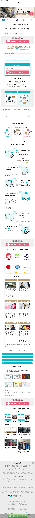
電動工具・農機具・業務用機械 (23, 474)
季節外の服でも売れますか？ (7, 356)
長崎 (23, 487)
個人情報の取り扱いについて (20, 491)
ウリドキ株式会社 (14, 512)
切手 (18, 473)
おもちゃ (23, 472)
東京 (29, 479)
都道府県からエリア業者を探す (17, 476)
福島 (14, 479)
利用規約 (10, 491)
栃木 (22, 479)
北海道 (3, 479)
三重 (9, 484)
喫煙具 (23, 469)
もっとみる (17, 456)
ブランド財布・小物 (12, 469)
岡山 (5, 487)
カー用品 (28, 473)
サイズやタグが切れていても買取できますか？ (10, 359)
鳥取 (1, 487)
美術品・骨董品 (4, 473)
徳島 (10, 487)
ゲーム (22, 501)
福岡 (19, 487)
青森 (5, 479)
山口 (9, 487)
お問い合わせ (14, 492)
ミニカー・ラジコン (12, 472)
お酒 (20, 469)
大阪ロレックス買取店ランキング (23, 505)
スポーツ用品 (16, 474)
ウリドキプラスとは (14, 498)
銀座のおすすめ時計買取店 (11, 505)
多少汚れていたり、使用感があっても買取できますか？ (11, 354)
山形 (13, 479)
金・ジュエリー (17, 469)
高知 (16, 487)
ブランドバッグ (4, 469)
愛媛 (14, 487)
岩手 (7, 479)
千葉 (27, 479)
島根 (3, 487)
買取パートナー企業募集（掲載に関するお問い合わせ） (23, 492)
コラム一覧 (17, 500)
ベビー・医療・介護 (29, 474)
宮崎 (28, 487)
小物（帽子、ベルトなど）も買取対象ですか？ (10, 362)
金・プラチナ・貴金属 (18, 501)
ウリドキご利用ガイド (5, 491)
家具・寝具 (9, 473)
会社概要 (32, 492)
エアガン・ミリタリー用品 (6, 472)
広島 (7, 487)
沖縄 (32, 487)
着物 (31, 472)
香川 (12, 487)
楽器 (7, 473)
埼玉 (25, 479)
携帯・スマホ (26, 469)
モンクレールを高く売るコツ (23, 508)
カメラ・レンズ (30, 469)
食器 (12, 473)
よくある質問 (10, 492)
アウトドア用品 (12, 474)
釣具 (9, 474)
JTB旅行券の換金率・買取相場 (11, 509)
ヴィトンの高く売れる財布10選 (23, 504)
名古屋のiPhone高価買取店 (23, 509)
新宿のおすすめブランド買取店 (11, 504)
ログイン (32, 2)
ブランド (13, 501)
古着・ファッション (27, 472)
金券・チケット (16, 473)
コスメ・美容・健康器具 (23, 473)
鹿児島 (31, 487)
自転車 (3, 474)
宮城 (9, 479)
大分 (26, 487)
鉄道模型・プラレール (18, 472)
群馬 (23, 479)
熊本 (24, 487)
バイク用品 (31, 473)
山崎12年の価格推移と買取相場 (11, 508)
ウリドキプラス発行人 (20, 498)
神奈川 (31, 479)
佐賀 (21, 487)
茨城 (20, 479)
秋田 (11, 479)
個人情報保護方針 (14, 491)
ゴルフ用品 (6, 474)
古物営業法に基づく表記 (5, 492)
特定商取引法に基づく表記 (28, 491)
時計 (10, 501)
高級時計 (8, 469)
